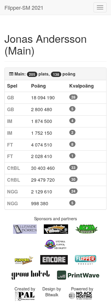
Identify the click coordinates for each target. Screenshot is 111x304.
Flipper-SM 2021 (24, 7)
